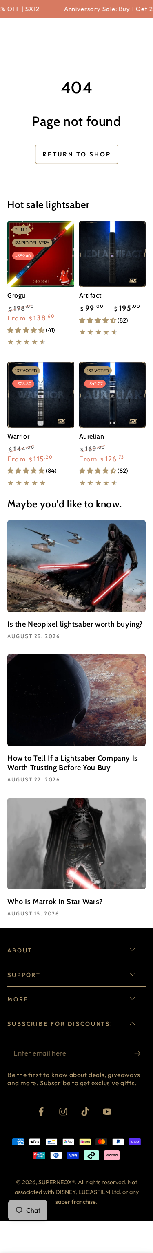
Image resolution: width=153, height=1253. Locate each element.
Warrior (18, 436)
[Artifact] (112, 254)
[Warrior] (40, 395)
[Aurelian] (112, 395)
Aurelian (91, 436)
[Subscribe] (140, 1053)
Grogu (16, 295)
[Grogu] (40, 254)
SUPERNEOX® (56, 1182)
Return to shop (76, 154)
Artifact (90, 295)
